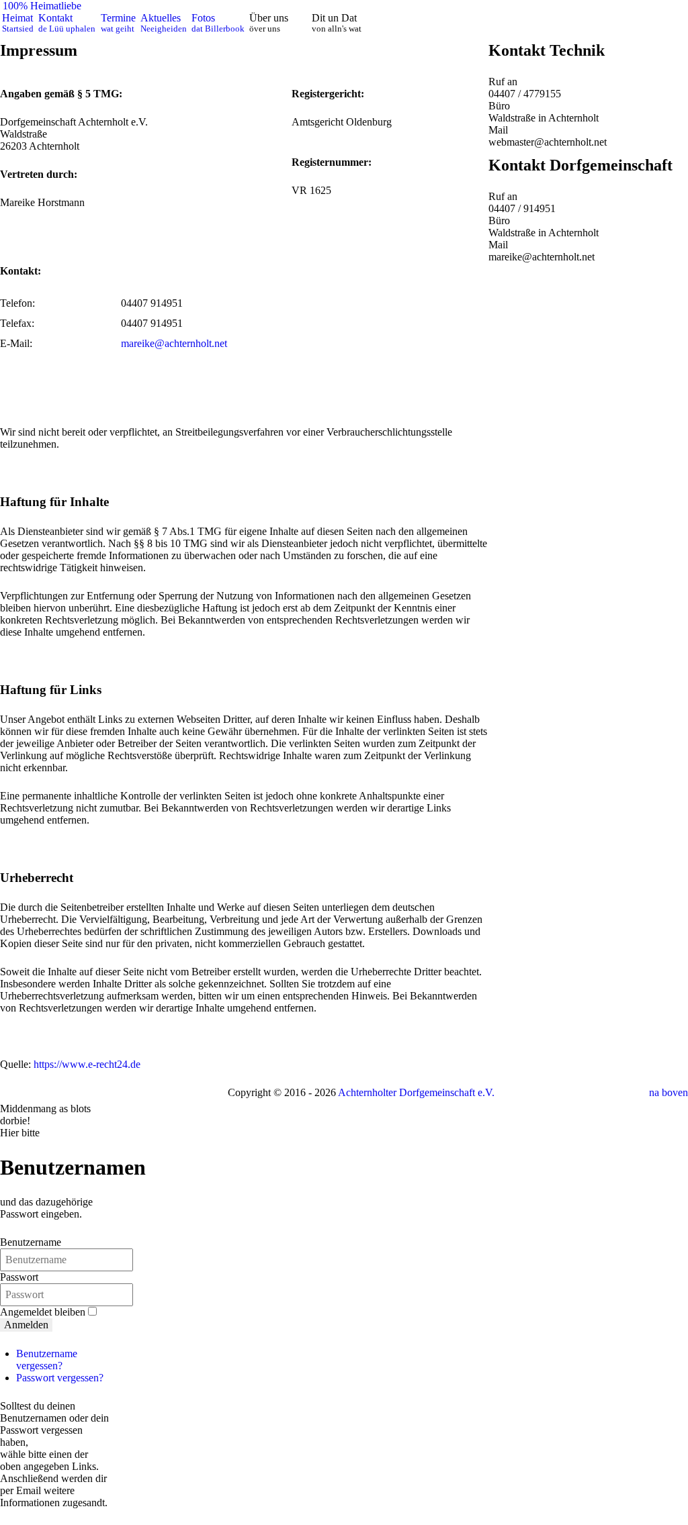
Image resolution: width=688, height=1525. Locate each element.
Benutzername (30, 1242)
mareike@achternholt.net (174, 343)
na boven (668, 1092)
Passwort (19, 1277)
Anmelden (26, 1324)
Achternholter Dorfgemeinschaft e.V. (416, 1092)
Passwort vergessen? (59, 1377)
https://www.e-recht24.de (87, 1064)
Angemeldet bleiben (42, 1312)
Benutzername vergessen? (46, 1359)
